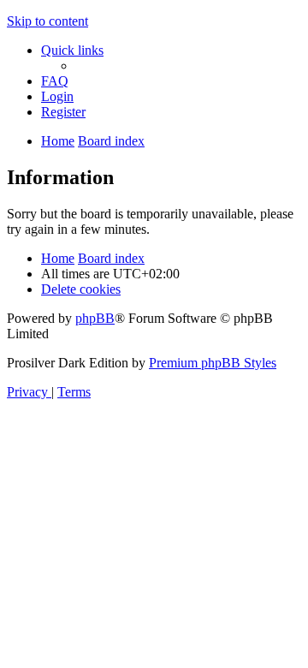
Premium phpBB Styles (212, 362)
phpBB (95, 318)
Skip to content (47, 21)
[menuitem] (54, 81)
